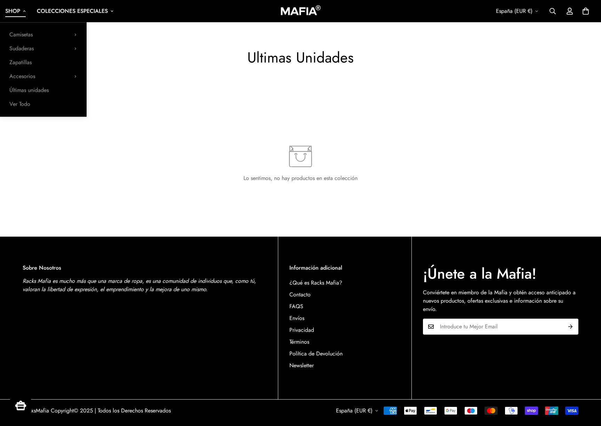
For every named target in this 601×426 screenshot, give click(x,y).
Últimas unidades (29, 90)
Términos (299, 342)
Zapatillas (20, 62)
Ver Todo (19, 104)
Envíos (296, 318)
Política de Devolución (316, 354)
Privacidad (301, 330)
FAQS (296, 306)
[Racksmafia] (300, 11)
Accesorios (22, 76)
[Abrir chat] (20, 405)
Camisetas (21, 35)
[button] (586, 11)
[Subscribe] (570, 327)
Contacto (300, 294)
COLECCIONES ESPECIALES (72, 11)
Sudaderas (21, 48)
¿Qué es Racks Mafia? (315, 283)
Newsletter (301, 365)
